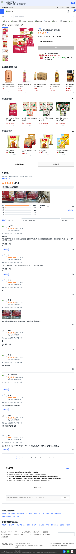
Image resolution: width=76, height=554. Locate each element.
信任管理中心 (44, 531)
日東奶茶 (4, 525)
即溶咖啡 (4, 513)
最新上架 (10, 220)
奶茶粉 (47, 525)
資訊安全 (23, 534)
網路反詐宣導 (4, 536)
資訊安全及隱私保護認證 (34, 534)
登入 (58, 7)
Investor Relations (13, 531)
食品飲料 (10, 25)
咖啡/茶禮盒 (16, 516)
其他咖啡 (29, 513)
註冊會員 (62, 7)
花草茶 (65, 513)
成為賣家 (73, 7)
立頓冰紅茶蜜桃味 (20, 525)
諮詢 (67, 468)
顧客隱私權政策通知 (6, 534)
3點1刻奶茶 (41, 525)
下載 (73, 3)
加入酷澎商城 (46, 534)
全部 (3, 16)
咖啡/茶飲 (16, 25)
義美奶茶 (34, 525)
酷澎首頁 (4, 25)
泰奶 (56, 525)
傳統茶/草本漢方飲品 (56, 513)
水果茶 (47, 513)
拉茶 (52, 525)
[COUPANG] (7, 544)
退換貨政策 (36, 531)
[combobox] (67, 220)
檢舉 (65, 498)
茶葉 (43, 513)
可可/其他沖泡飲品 (6, 516)
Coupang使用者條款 (25, 531)
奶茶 (22, 25)
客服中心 (68, 7)
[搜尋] (73, 16)
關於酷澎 (3, 531)
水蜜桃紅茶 (11, 525)
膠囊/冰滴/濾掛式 (21, 513)
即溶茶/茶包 (37, 513)
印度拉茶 (68, 525)
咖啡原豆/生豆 (11, 513)
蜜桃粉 (28, 525)
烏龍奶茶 (62, 525)
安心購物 (16, 534)
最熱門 (4, 220)
